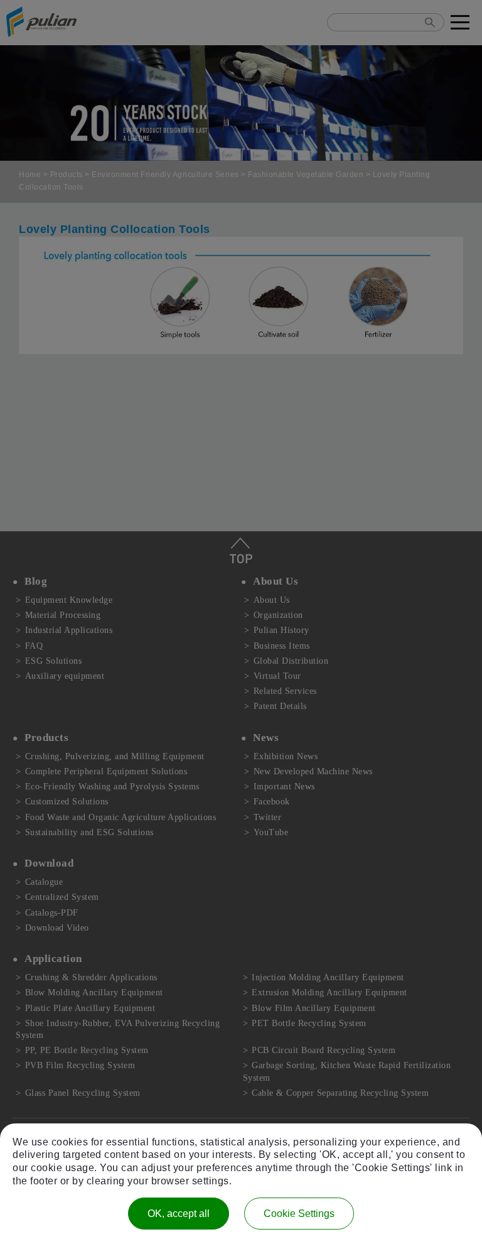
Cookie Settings (299, 1213)
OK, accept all (178, 1213)
